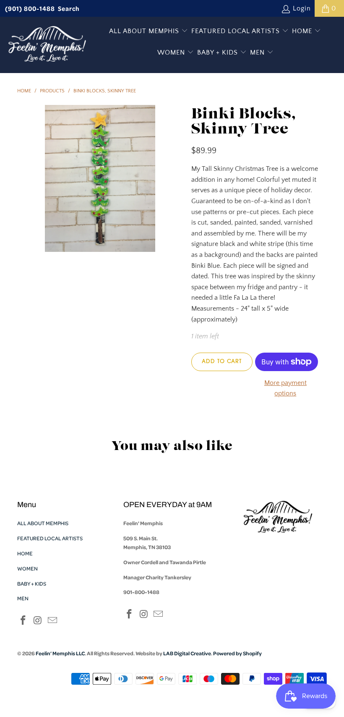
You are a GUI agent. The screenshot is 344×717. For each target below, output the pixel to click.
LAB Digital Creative (187, 653)
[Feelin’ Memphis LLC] (47, 45)
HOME (303, 31)
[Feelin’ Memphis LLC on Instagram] (38, 621)
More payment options (285, 388)
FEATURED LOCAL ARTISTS (236, 31)
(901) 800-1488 (30, 8)
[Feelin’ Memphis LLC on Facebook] (23, 621)
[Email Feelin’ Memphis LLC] (52, 621)
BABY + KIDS (218, 52)
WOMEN (172, 52)
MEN (258, 52)
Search (69, 8)
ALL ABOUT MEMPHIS (145, 31)
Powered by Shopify (237, 653)
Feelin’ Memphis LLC (60, 653)
